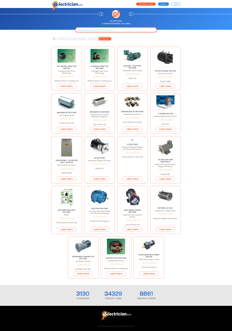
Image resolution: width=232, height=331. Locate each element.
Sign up (163, 4)
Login (176, 4)
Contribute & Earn (146, 4)
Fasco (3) (165, 124)
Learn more (66, 86)
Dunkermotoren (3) (66, 123)
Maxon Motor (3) (99, 124)
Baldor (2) (132, 78)
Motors (93, 39)
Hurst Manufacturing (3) (132, 122)
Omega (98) (165, 174)
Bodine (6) (99, 168)
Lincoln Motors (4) (132, 225)
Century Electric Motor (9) (132, 157)
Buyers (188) (165, 81)
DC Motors (104, 39)
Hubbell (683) (66, 173)
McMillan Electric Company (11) (67, 81)
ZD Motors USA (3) (148, 267)
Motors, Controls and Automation (73, 39)
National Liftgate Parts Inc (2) (165, 218)
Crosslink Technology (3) (99, 221)
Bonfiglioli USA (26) (83, 269)
